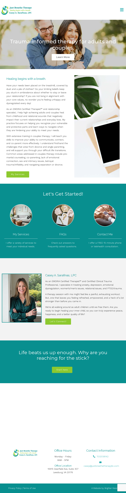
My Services (18, 174)
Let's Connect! (58, 321)
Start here (62, 370)
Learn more (63, 57)
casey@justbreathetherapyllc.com (101, 466)
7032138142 (102, 456)
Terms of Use (29, 488)
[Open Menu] (122, 10)
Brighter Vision (111, 488)
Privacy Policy (15, 488)
